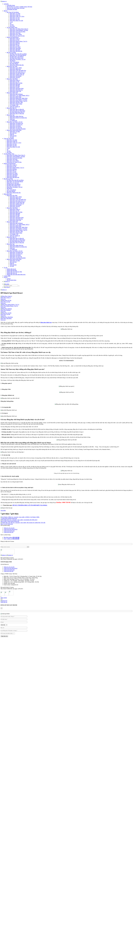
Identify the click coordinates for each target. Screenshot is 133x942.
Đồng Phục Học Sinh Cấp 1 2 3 (17, 72)
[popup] (4, 600)
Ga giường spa (13, 120)
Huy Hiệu (12, 26)
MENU (5, 10)
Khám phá (14, 518)
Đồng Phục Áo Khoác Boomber (18, 128)
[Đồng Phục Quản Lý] (6, 296)
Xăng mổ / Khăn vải (15, 106)
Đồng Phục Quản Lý (15, 38)
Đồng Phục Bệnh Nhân (15, 97)
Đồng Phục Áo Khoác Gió (16, 123)
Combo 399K (7, 276)
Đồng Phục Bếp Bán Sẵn (16, 51)
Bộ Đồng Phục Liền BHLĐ (16, 56)
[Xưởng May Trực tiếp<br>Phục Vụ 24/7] (14, 522)
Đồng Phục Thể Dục (15, 77)
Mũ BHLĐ (12, 60)
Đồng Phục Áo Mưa (15, 131)
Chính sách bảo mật (8, 532)
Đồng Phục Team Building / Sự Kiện (19, 30)
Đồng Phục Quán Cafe (15, 91)
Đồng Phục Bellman (15, 42)
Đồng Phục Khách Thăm (16, 103)
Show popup (4, 597)
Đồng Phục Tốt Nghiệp (15, 76)
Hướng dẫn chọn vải (12, 273)
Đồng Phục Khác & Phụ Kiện (14, 130)
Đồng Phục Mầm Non (15, 69)
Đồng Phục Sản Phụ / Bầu (16, 102)
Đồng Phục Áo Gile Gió (16, 127)
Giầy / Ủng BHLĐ (14, 62)
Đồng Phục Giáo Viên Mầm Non (18, 70)
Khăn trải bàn (13, 135)
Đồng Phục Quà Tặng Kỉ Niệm (17, 31)
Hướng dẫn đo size (11, 269)
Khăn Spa (12, 119)
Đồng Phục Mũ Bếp (15, 85)
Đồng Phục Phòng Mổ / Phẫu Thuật (18, 98)
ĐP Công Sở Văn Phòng (13, 12)
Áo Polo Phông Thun (12, 27)
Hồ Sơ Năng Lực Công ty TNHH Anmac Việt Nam (19, 6)
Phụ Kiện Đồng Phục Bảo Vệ (17, 112)
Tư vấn (5, 267)
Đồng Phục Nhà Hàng (15, 48)
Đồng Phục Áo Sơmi (15, 13)
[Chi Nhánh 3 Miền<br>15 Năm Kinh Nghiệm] (13, 517)
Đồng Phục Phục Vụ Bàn (16, 83)
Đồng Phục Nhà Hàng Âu (16, 90)
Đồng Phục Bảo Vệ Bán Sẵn (17, 113)
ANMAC (27, 517)
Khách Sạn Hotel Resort (13, 37)
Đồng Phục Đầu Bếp (15, 49)
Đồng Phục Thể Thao (15, 33)
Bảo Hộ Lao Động (11, 52)
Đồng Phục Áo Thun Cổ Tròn (17, 35)
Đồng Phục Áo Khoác (15, 126)
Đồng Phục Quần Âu (15, 15)
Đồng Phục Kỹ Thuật (15, 47)
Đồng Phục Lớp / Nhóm (16, 34)
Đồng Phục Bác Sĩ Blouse (16, 94)
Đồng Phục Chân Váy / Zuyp (17, 16)
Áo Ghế (12, 137)
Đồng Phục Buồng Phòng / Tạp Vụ (18, 41)
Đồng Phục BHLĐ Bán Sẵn (17, 65)
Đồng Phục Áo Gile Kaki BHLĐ (18, 55)
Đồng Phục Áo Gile (15, 19)
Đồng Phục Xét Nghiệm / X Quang (18, 99)
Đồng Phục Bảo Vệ (14, 44)
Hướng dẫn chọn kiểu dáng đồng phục (16, 274)
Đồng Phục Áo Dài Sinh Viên (17, 73)
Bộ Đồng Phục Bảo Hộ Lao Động (18, 54)
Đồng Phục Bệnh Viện (12, 92)
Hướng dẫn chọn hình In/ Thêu (14, 271)
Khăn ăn (12, 134)
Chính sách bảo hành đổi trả (10, 529)
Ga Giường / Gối (14, 105)
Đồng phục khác (8, 194)
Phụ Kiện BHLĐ (14, 63)
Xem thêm (3, 510)
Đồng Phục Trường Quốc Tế (17, 74)
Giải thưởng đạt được (12, 9)
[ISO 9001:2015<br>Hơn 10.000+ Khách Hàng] (12, 519)
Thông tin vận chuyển (9, 528)
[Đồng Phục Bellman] (6, 308)
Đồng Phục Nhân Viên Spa (16, 116)
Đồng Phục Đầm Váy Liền (16, 20)
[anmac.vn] (4, 1)
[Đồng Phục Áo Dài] (6, 313)
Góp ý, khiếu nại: (11, 538)
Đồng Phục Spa (10, 115)
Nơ (10, 23)
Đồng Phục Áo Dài (14, 45)
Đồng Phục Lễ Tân (14, 40)
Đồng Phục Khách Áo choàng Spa (18, 117)
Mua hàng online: (11, 537)
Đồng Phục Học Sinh (12, 66)
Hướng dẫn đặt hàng (12, 270)
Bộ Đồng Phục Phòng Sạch (16, 58)
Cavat (11, 22)
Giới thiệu (6, 4)
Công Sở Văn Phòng (9, 138)
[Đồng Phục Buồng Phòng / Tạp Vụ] (10, 304)
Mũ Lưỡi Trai (13, 133)
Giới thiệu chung (11, 5)
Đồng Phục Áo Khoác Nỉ (16, 124)
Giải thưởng (27, 519)
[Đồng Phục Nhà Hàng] (7, 317)
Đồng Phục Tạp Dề (14, 87)
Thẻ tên (12, 24)
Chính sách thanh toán (9, 530)
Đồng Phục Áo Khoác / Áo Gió (17, 59)
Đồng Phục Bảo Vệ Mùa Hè (17, 109)
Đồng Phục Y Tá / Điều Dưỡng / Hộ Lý (19, 95)
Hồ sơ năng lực (31, 522)
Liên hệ (5, 277)
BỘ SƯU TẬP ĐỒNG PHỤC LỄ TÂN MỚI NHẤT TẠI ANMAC (30, 505)
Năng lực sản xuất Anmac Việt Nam (15, 8)
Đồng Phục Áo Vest (15, 17)
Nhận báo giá (4, 602)
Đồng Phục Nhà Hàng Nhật (16, 88)
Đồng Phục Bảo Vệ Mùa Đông (17, 110)
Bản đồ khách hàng (11, 280)
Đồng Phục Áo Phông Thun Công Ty (19, 29)
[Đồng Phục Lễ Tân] (6, 300)
